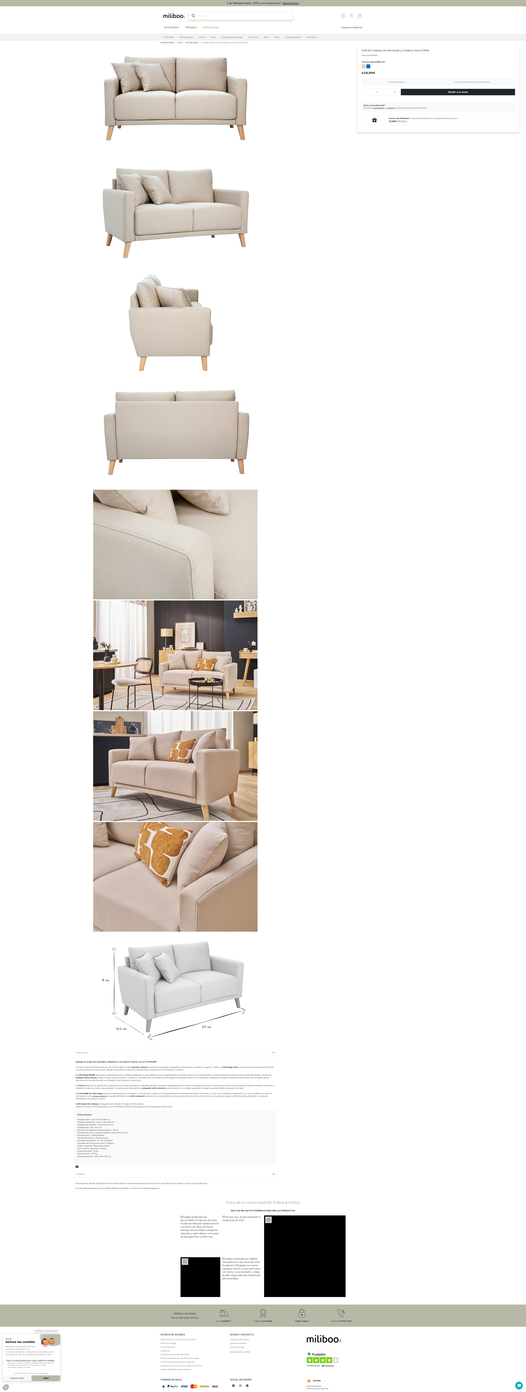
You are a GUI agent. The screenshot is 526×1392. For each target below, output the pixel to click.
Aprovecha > (291, 3)
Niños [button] (276, 37)
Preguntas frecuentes (239, 1340)
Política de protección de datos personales (180, 1358)
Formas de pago (168, 1347)
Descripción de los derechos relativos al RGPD (181, 1366)
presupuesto (378, 108)
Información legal (168, 1343)
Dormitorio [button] (253, 37)
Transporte (165, 1351)
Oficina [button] (202, 37)
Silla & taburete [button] (186, 37)
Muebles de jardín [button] (293, 37)
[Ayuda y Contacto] (343, 16)
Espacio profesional (351, 27)
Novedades (171, 27)
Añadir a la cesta (458, 92)
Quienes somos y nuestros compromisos (178, 1340)
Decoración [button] (311, 37)
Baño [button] (266, 37)
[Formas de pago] (194, 1386)
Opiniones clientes (238, 1343)
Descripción (82, 1052)
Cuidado (80, 1174)
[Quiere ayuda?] (519, 1385)
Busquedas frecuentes (240, 1352)
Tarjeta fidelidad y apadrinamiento (176, 1369)
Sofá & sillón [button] (168, 37)
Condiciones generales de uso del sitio (178, 1362)
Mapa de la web (237, 1347)
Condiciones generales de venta (175, 1354)
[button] (200, 1235)
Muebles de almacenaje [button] (232, 37)
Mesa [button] (213, 37)
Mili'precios (211, 27)
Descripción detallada (369, 55)
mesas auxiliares (99, 1096)
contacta (390, 108)
